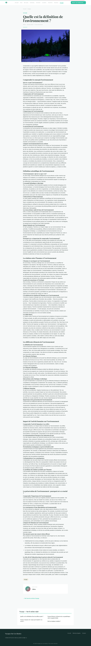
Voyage (61, 2)
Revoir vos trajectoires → (78, 2)
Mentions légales (76, 633)
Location (44, 2)
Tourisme (50, 2)
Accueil (16, 2)
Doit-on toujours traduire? (54, 621)
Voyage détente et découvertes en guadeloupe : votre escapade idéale (59, 617)
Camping (32, 2)
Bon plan (26, 2)
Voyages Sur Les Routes (13, 634)
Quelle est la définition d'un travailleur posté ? (31, 616)
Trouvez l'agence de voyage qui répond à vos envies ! (31, 620)
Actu (21, 2)
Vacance (56, 2)
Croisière (38, 2)
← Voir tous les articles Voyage (31, 598)
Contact (84, 633)
